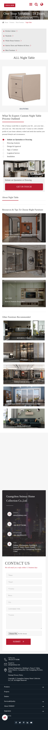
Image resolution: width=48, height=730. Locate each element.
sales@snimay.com (20, 515)
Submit (17, 641)
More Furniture (20, 22)
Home (6, 22)
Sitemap (10, 675)
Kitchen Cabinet (11, 31)
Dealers (6, 696)
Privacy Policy (18, 675)
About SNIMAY (9, 706)
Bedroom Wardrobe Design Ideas (15, 301)
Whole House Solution (13, 41)
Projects (6, 691)
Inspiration (7, 711)
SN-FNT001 (24, 109)
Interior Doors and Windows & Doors (18, 45)
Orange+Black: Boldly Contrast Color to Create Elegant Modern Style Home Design (22, 236)
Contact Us (7, 716)
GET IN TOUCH (24, 187)
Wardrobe (9, 36)
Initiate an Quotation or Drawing (18, 180)
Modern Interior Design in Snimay (15, 272)
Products (12, 22)
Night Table (29, 22)
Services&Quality (9, 701)
